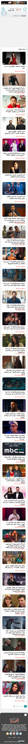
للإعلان (14, 737)
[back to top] (25, 715)
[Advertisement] (14, 32)
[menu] (24, 9)
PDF (3, 13)
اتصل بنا (9, 737)
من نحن (18, 737)
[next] (14, 706)
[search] (3, 9)
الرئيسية (23, 15)
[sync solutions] (21, 741)
